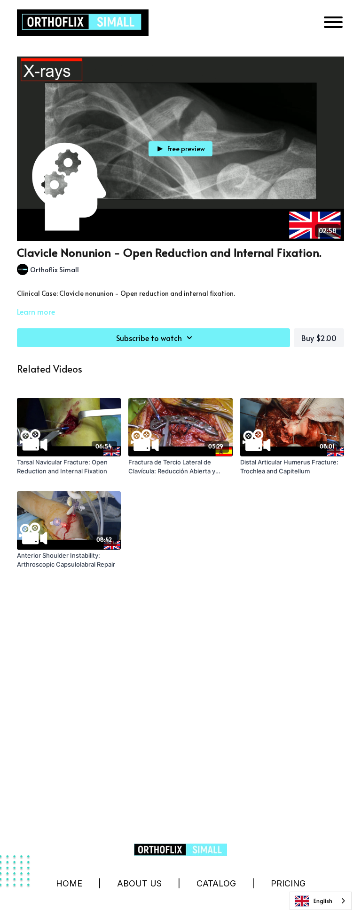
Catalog (216, 883)
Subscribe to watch (149, 338)
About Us (139, 883)
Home (69, 883)
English (323, 900)
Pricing (288, 883)
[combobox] (321, 901)
